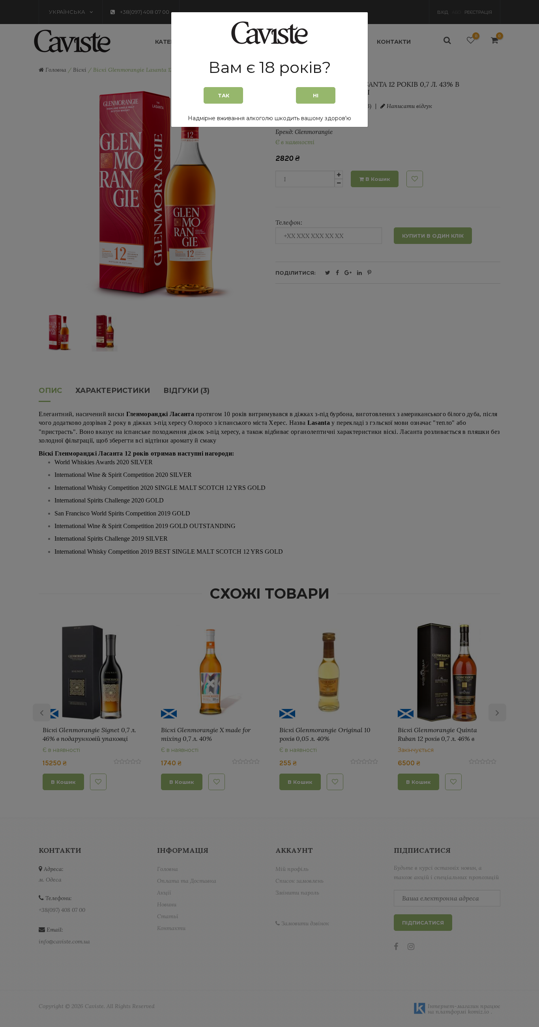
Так (223, 95)
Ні (315, 95)
